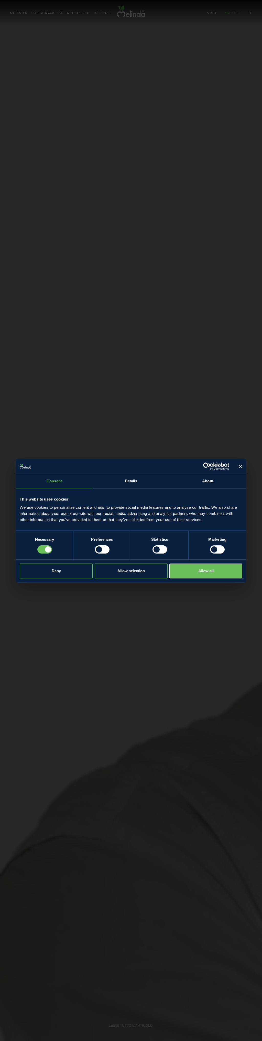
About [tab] (207, 481)
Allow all (206, 571)
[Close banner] (240, 466)
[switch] (102, 549)
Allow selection (131, 571)
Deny (56, 571)
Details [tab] (131, 481)
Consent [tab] (54, 481)
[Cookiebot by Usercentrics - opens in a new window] (206, 466)
